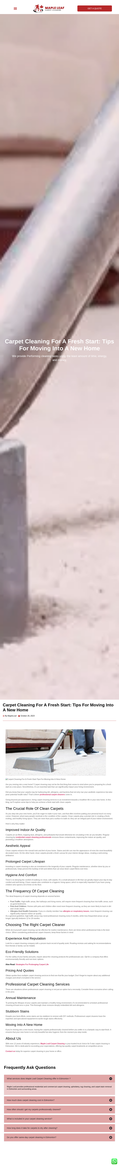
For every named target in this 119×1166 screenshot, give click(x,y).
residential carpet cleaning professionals (33, 837)
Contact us (10, 1051)
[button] (15, 8)
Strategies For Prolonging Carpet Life (32, 964)
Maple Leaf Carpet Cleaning (52, 1044)
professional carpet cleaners (52, 795)
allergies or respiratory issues (76, 911)
